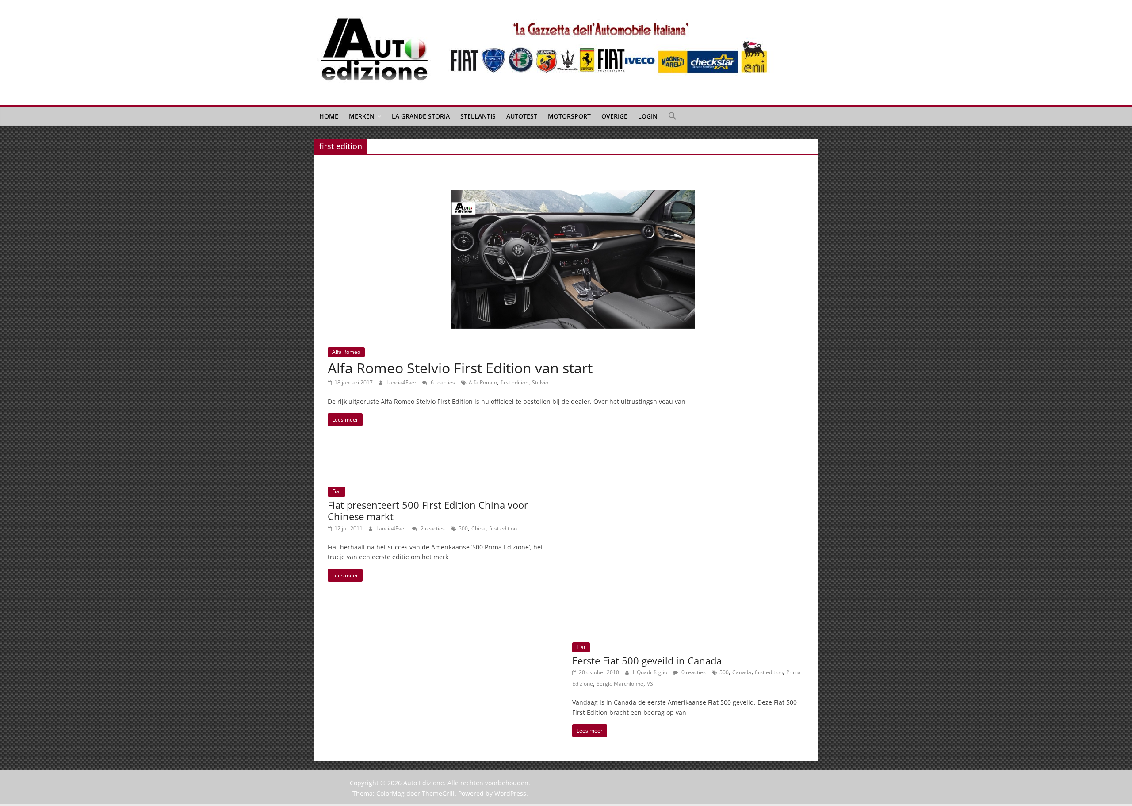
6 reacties (442, 382)
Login (648, 116)
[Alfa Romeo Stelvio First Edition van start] (573, 195)
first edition (514, 382)
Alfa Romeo (346, 352)
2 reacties (432, 528)
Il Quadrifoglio (651, 672)
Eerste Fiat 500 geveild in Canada (647, 660)
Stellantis (478, 116)
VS (650, 683)
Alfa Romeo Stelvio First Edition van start (460, 367)
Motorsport (569, 116)
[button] (672, 116)
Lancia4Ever (402, 382)
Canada (741, 672)
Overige (614, 116)
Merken (362, 116)
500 (463, 528)
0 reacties (693, 672)
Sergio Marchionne (620, 683)
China (478, 528)
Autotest (521, 116)
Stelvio (540, 382)
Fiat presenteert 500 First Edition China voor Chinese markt (428, 510)
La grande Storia (421, 116)
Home (328, 116)
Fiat (336, 491)
